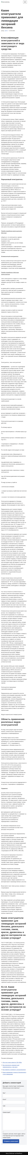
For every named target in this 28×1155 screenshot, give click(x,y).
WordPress (19, 1153)
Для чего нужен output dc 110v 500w (12, 1062)
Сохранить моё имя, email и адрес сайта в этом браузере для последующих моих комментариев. (14, 1135)
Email (4, 1099)
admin (6, 30)
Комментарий (7, 1112)
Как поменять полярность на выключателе (14, 1069)
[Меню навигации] (25, 2)
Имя (4, 1093)
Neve (7, 1153)
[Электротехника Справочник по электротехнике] (5, 2)
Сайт (4, 1106)
